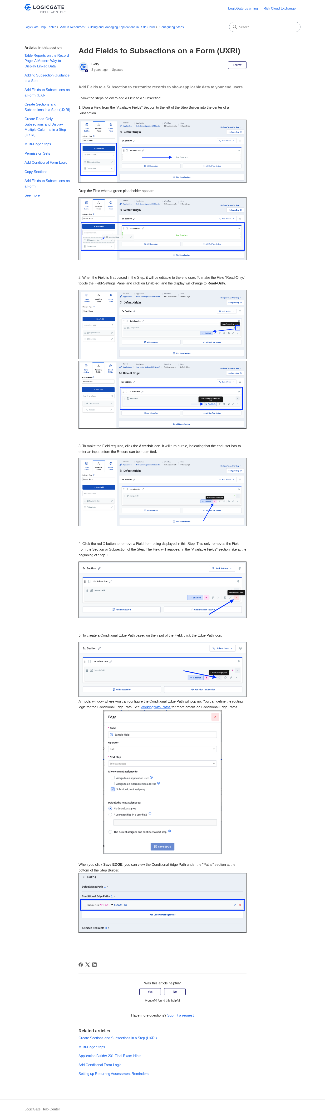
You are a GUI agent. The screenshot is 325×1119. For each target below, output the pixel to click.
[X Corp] (87, 964)
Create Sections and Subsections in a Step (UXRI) (47, 107)
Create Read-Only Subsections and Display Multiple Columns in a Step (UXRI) (45, 127)
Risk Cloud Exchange (280, 8)
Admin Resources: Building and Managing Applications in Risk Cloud (107, 27)
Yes (150, 991)
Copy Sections (36, 172)
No (175, 991)
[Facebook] (81, 964)
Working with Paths (156, 707)
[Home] (45, 8)
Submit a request (180, 1015)
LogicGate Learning (243, 8)
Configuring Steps (171, 27)
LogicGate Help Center (40, 27)
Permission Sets (37, 153)
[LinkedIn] (94, 964)
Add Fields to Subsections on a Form (47, 183)
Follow (237, 65)
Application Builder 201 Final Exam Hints (110, 1056)
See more (32, 195)
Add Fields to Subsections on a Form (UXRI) (47, 92)
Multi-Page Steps (38, 144)
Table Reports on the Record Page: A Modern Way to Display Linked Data (47, 60)
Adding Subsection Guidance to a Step (47, 78)
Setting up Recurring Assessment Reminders (114, 1074)
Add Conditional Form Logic (46, 162)
